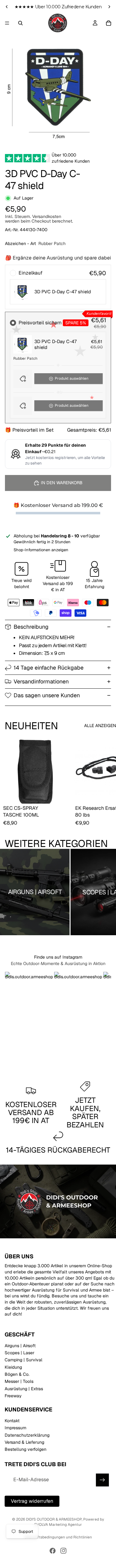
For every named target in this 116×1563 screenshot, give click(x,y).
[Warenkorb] (108, 23)
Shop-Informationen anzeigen (41, 549)
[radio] (58, 287)
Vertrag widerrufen (32, 1501)
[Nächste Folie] (109, 7)
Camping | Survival (23, 1360)
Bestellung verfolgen (25, 1449)
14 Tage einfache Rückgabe (49, 667)
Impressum (15, 1427)
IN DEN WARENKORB (62, 482)
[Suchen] (20, 23)
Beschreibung (31, 626)
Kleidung (13, 1367)
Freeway (13, 1396)
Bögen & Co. (17, 1374)
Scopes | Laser (19, 1352)
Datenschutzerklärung (27, 1435)
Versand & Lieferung (24, 1442)
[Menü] (7, 23)
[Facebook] (52, 1550)
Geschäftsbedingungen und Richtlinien (58, 1537)
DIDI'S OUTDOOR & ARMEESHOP (54, 1519)
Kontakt (12, 1420)
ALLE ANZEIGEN (100, 725)
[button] (58, 379)
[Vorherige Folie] (7, 7)
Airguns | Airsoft (20, 1345)
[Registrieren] (102, 1479)
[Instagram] (63, 1550)
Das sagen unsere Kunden (47, 695)
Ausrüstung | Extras (24, 1388)
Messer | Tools (19, 1381)
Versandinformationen (41, 681)
